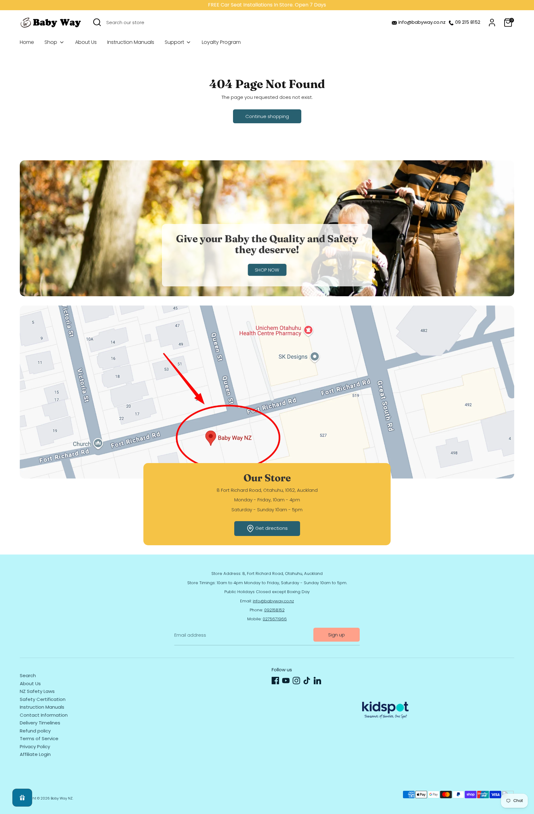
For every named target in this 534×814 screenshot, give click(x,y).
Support (175, 42)
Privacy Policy (35, 746)
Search (28, 675)
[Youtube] (286, 680)
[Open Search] (97, 22)
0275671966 (275, 619)
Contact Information (44, 715)
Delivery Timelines (40, 722)
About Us (86, 42)
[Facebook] (275, 680)
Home (27, 42)
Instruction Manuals (130, 42)
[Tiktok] (307, 680)
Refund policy (35, 731)
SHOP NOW (267, 270)
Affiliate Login (35, 754)
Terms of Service (39, 738)
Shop (51, 42)
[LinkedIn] (317, 680)
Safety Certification (43, 699)
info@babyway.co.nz (422, 22)
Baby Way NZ (62, 798)
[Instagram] (296, 680)
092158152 (274, 610)
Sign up (336, 634)
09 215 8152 (467, 22)
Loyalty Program (221, 42)
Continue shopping (267, 116)
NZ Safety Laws (37, 691)
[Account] (492, 22)
